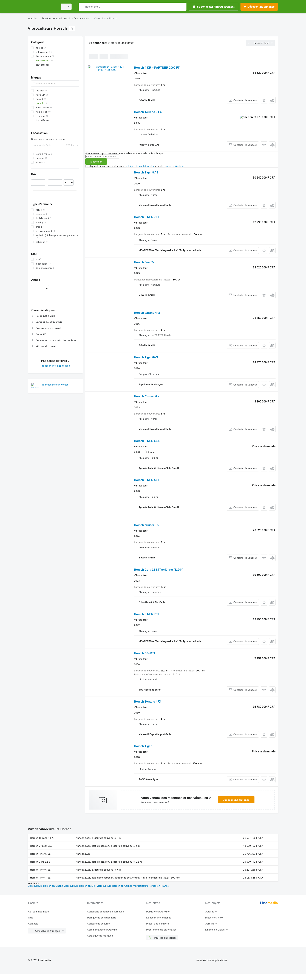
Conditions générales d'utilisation (105, 911)
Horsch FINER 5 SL (147, 480)
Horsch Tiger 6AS (146, 357)
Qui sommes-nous (38, 911)
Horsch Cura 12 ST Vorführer (158, 569)
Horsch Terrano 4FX (147, 701)
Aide (30, 917)
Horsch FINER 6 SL (147, 440)
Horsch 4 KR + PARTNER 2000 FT (157, 67)
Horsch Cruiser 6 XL (147, 396)
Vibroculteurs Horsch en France (151, 885)
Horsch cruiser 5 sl (146, 525)
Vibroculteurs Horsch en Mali (80, 885)
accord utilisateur (174, 166)
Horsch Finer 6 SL (40, 869)
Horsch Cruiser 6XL (41, 845)
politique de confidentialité (140, 166)
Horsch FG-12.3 (144, 653)
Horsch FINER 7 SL (147, 217)
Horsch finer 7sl (144, 262)
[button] (264, 100)
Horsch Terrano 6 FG (148, 112)
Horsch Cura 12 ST (41, 861)
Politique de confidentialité (101, 917)
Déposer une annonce (236, 799)
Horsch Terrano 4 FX (41, 837)
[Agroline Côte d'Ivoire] (42, 6)
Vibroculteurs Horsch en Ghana (46, 885)
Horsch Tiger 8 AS (146, 172)
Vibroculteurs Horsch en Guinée (115, 885)
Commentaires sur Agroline (102, 929)
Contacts (33, 923)
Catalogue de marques (100, 935)
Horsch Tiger (143, 746)
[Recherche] (82, 6)
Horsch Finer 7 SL (40, 877)
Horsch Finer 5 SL (40, 853)
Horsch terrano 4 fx (147, 312)
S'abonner (96, 161)
